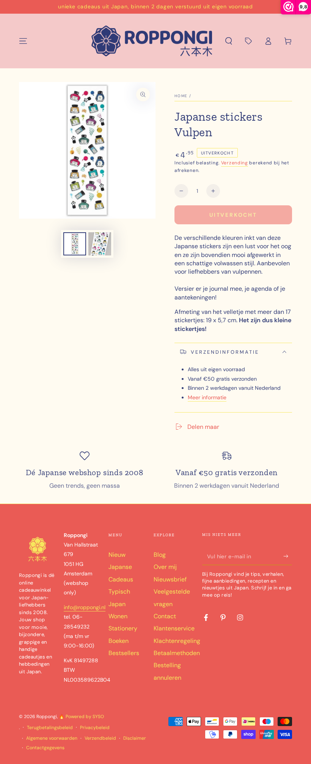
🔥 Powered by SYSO (81, 717)
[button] (229, 41)
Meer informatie (207, 397)
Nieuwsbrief (170, 579)
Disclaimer (134, 738)
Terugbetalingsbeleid (50, 728)
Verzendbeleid (100, 738)
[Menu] (23, 41)
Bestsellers (123, 653)
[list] (155, 470)
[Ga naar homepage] (152, 41)
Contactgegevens (45, 748)
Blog (160, 555)
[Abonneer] (287, 556)
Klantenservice (174, 628)
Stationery (122, 628)
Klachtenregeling (177, 641)
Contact (165, 616)
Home (180, 95)
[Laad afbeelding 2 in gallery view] (99, 243)
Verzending (234, 163)
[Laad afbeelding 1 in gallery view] (74, 243)
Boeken (118, 641)
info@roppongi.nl (84, 607)
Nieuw (117, 555)
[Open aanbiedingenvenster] (248, 41)
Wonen (117, 616)
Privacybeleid (95, 728)
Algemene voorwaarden (51, 738)
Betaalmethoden (177, 653)
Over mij (165, 567)
